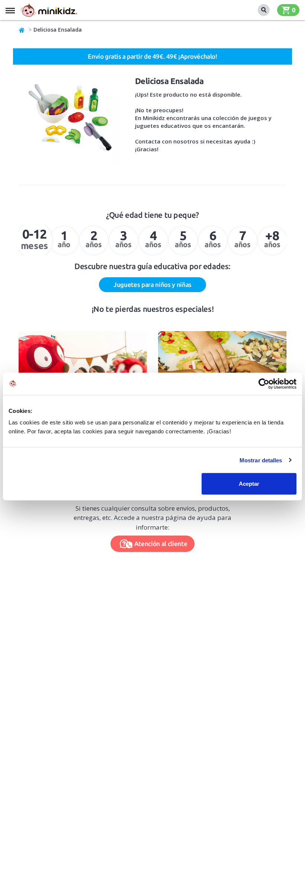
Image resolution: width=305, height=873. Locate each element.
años (94, 238)
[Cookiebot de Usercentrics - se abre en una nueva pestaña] (263, 383)
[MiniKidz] (22, 29)
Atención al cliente (160, 543)
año (64, 238)
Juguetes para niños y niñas (152, 284)
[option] (33, 240)
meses (34, 239)
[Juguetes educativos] (48, 10)
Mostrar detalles (261, 460)
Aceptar (249, 484)
